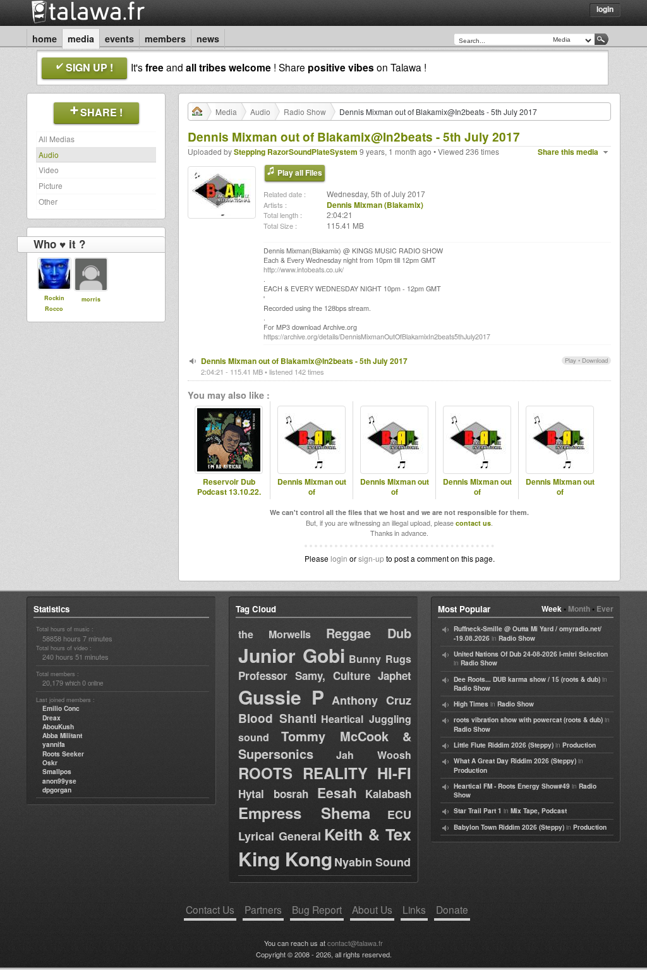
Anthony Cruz (371, 700)
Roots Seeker (63, 753)
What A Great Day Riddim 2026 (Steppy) (515, 760)
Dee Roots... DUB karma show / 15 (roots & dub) (527, 679)
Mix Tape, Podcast (539, 810)
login (339, 558)
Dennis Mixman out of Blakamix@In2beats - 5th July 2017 (304, 361)
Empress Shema (304, 812)
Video (49, 169)
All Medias (57, 138)
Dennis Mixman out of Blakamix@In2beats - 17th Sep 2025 (394, 497)
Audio (49, 154)
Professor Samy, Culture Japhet (324, 675)
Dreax (51, 717)
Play (570, 360)
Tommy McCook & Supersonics (324, 745)
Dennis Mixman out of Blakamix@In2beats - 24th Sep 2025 (311, 497)
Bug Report (317, 909)
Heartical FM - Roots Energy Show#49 (512, 786)
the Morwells (274, 634)
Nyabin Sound (372, 862)
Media (81, 38)
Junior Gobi (291, 655)
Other (48, 201)
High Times (471, 704)
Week (551, 608)
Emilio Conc (61, 708)
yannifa (53, 744)
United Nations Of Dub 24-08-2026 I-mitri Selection (531, 654)
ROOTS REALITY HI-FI (324, 773)
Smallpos (56, 771)
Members (165, 38)
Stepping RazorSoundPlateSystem (296, 151)
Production (579, 745)
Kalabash (388, 793)
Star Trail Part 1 (478, 810)
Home (44, 38)
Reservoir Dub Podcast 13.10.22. (229, 487)
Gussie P (281, 696)
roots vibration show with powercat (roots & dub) (528, 719)
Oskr (49, 762)
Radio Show (305, 111)
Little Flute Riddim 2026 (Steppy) (503, 745)
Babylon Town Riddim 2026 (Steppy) (509, 827)
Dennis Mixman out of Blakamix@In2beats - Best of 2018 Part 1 (477, 497)
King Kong (285, 858)
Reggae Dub (368, 633)
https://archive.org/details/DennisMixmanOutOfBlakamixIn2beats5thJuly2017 (376, 336)
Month (579, 608)
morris (91, 299)
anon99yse (59, 781)
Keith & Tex (367, 834)
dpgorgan (56, 789)
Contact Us (210, 909)
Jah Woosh (373, 755)
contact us (473, 523)
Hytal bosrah (273, 793)
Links (414, 909)
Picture (51, 185)
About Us (372, 909)
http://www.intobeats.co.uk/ (303, 269)
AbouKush (58, 726)
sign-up (371, 558)
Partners (263, 909)
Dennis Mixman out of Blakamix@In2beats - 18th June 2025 (560, 497)
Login (605, 9)
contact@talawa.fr (355, 943)
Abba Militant (62, 735)
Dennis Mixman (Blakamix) (375, 204)
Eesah (337, 792)
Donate (452, 909)
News (208, 38)
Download (595, 360)
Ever (605, 608)
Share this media (568, 152)
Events (119, 38)
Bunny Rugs (380, 659)
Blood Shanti (277, 718)
